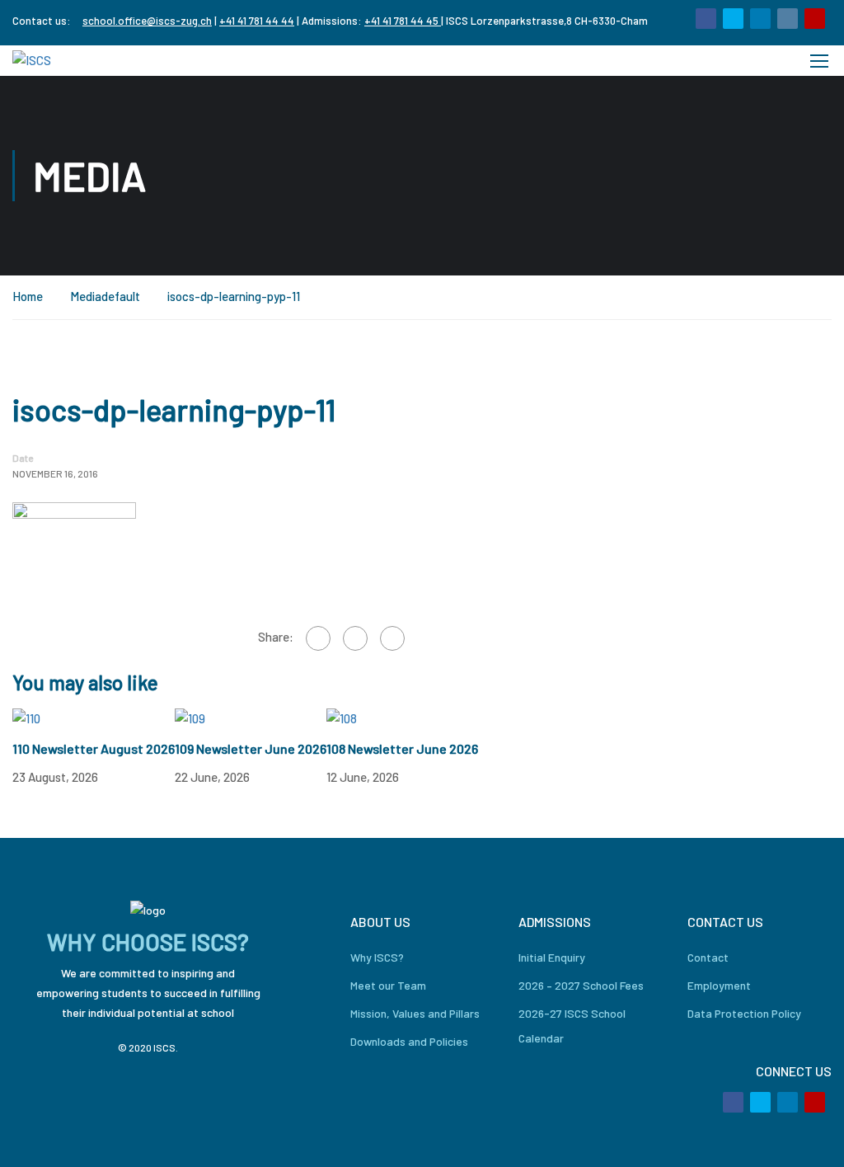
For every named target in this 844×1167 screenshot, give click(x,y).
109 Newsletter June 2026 (250, 748)
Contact (708, 957)
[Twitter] (355, 638)
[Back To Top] (811, 1138)
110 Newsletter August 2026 (93, 748)
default (120, 296)
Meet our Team (388, 985)
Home (27, 296)
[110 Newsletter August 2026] (26, 717)
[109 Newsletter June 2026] (190, 717)
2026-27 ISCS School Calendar (572, 1025)
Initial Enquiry (551, 957)
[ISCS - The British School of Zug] (78, 60)
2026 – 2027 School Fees (581, 985)
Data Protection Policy (744, 1013)
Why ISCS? (377, 957)
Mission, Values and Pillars (415, 1013)
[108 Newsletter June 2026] (341, 717)
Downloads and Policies (409, 1041)
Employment (719, 985)
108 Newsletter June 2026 (402, 748)
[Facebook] (318, 638)
